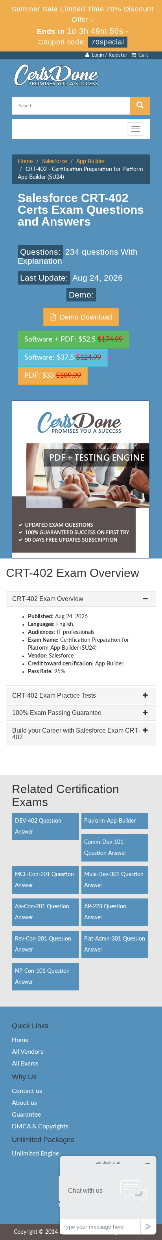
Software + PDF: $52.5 (73, 339)
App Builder (90, 161)
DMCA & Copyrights (40, 1126)
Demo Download (84, 317)
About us (24, 1103)
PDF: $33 (52, 375)
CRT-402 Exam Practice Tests (54, 695)
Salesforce (54, 161)
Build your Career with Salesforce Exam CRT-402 (76, 734)
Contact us (27, 1091)
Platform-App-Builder (110, 821)
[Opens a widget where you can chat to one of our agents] (108, 1195)
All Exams (25, 1063)
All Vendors (27, 1052)
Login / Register (108, 55)
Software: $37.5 (62, 357)
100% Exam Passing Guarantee (56, 712)
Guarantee (26, 1114)
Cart (142, 55)
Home (25, 161)
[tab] (81, 599)
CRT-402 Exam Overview (47, 598)
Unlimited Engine (35, 1153)
